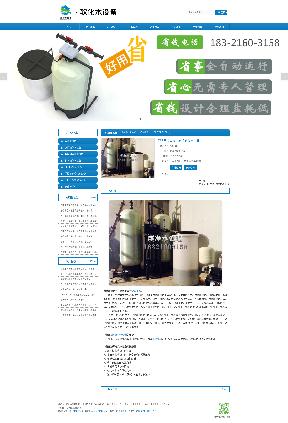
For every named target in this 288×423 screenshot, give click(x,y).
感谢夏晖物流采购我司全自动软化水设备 (79, 231)
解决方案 (154, 27)
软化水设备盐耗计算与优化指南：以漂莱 (79, 310)
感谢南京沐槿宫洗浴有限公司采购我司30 (79, 210)
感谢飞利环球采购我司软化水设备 (76, 241)
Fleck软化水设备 (71, 167)
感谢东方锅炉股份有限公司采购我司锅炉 (79, 220)
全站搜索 (220, 12)
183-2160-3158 (76, 410)
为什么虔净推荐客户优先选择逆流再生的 (79, 284)
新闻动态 (176, 27)
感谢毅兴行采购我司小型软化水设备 (77, 246)
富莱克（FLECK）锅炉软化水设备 (214, 184)
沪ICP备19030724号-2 (146, 410)
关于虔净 (90, 27)
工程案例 (133, 27)
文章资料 (197, 27)
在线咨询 (176, 167)
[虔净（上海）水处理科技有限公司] (88, 11)
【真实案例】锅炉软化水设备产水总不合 (79, 315)
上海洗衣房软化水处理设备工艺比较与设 (79, 304)
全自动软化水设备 (72, 154)
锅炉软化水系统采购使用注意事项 (76, 279)
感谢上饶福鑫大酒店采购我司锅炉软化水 (79, 251)
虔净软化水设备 (129, 131)
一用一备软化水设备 (73, 180)
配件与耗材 (68, 186)
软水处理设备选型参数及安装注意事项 (78, 268)
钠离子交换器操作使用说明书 (74, 289)
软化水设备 (68, 141)
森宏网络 (123, 410)
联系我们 (219, 27)
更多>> (225, 389)
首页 (68, 27)
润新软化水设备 (71, 160)
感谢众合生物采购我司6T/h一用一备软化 (79, 226)
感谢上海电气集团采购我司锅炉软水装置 (79, 205)
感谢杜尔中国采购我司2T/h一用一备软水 (79, 215)
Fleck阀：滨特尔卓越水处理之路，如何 (78, 294)
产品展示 (111, 27)
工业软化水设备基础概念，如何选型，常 (79, 273)
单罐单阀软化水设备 (73, 173)
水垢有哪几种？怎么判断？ (73, 299)
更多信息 (190, 167)
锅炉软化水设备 (160, 131)
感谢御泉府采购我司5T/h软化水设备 (77, 236)
